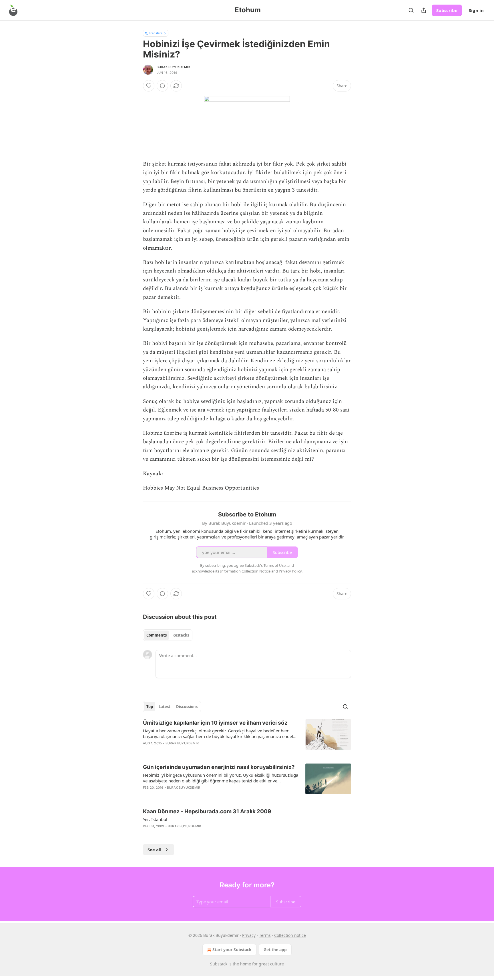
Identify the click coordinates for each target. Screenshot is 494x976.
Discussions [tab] (187, 706)
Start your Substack (232, 949)
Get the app (275, 949)
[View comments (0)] (162, 86)
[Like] (148, 86)
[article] (247, 736)
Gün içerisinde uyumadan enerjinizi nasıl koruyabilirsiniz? (219, 767)
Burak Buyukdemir (173, 67)
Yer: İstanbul (155, 819)
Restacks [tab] (180, 635)
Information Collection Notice (245, 571)
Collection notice (290, 935)
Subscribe (446, 10)
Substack (218, 964)
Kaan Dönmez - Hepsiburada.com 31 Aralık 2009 (207, 811)
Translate (155, 33)
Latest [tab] (164, 706)
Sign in (476, 10)
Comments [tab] (156, 635)
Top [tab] (149, 706)
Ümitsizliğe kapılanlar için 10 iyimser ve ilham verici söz (215, 722)
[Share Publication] (423, 10)
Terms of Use (275, 565)
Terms (265, 935)
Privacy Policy (290, 571)
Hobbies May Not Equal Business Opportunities (201, 488)
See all (155, 849)
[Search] (411, 10)
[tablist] (167, 635)
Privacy (249, 935)
